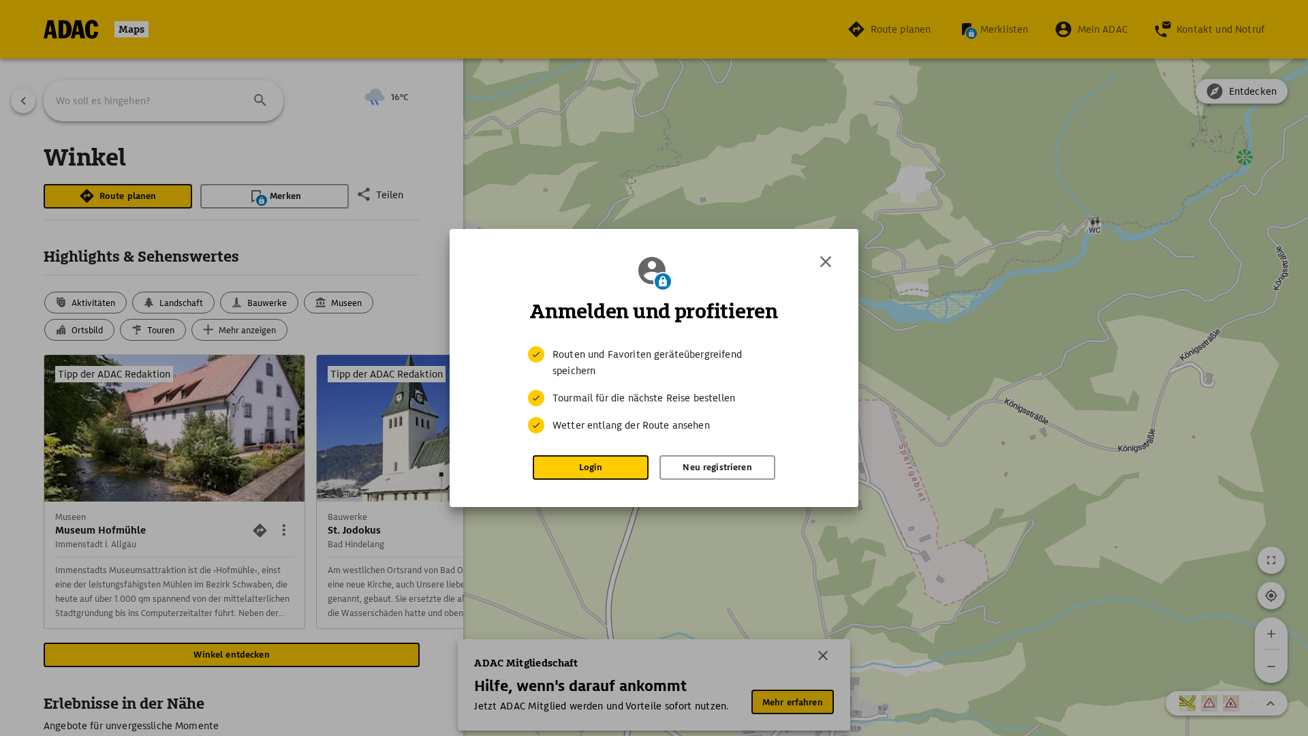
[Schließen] (825, 261)
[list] (654, 389)
